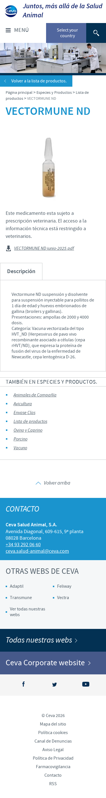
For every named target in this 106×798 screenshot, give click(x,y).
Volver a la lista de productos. (39, 81)
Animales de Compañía (35, 395)
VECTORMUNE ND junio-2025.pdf (44, 249)
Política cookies (53, 732)
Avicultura (23, 404)
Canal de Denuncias (53, 741)
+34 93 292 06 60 (23, 544)
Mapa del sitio (53, 724)
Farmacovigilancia (53, 767)
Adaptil (16, 586)
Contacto (53, 775)
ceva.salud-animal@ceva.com (37, 551)
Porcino (20, 439)
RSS (53, 784)
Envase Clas (24, 413)
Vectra (63, 597)
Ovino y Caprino (28, 430)
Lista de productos (30, 422)
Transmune (21, 597)
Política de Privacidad (53, 758)
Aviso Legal (53, 750)
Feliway (64, 586)
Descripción (21, 271)
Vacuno (20, 448)
